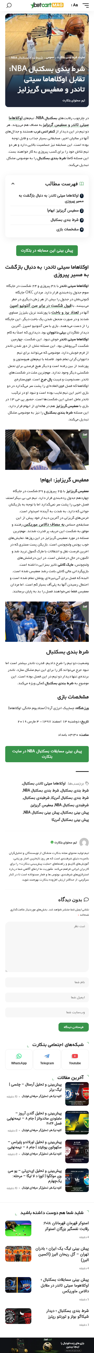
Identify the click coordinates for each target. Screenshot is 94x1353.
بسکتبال (28, 783)
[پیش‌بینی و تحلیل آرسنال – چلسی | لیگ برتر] (77, 1094)
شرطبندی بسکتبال (37, 798)
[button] (84, 5)
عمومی (50, 57)
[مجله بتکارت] (47, 5)
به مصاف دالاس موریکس (44, 524)
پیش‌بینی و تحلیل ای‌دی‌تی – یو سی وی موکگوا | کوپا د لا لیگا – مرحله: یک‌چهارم (35, 1176)
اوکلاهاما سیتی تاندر (51, 783)
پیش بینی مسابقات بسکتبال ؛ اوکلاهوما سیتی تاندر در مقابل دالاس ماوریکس (65, 1285)
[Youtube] (75, 1059)
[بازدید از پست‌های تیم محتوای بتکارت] (84, 842)
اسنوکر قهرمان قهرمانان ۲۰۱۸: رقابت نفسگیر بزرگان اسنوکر (66, 1226)
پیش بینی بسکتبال (75, 812)
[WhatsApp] (19, 1059)
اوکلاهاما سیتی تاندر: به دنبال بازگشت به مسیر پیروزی (51, 198)
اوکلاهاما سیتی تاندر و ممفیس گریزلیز (49, 121)
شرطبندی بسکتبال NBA (72, 805)
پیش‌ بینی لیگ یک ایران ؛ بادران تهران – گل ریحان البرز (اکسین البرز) (62, 1254)
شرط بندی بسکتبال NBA (41, 790)
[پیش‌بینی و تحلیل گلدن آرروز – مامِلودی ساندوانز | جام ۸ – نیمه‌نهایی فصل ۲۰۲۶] (77, 1122)
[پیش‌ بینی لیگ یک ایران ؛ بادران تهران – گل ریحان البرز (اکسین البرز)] (18, 1254)
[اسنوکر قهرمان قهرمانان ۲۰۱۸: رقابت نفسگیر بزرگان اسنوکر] (18, 1228)
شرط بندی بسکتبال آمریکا (70, 798)
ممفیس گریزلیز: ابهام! (63, 210)
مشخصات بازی (67, 229)
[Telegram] (47, 1059)
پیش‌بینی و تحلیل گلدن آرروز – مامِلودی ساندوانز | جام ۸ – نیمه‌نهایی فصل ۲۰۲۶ (34, 1118)
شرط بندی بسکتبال (65, 220)
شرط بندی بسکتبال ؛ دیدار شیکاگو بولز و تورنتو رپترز (67, 1314)
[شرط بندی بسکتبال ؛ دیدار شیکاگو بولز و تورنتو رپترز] (18, 1316)
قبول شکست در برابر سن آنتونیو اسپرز (41, 306)
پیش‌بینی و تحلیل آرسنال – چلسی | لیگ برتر (35, 1087)
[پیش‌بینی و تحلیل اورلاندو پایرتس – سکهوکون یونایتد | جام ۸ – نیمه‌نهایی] (77, 1151)
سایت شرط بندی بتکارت (71, 57)
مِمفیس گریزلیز (42, 805)
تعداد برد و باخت (65, 312)
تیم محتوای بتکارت (74, 100)
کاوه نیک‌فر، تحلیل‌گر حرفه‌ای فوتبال (42, 1096)
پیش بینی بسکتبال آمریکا (70, 820)
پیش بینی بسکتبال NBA (41, 812)
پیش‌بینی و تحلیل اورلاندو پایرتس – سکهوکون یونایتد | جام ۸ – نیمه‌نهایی (35, 1144)
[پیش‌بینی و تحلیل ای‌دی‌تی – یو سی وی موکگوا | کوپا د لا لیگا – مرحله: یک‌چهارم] (77, 1180)
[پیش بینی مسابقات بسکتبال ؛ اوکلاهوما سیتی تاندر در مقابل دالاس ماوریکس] (18, 1285)
